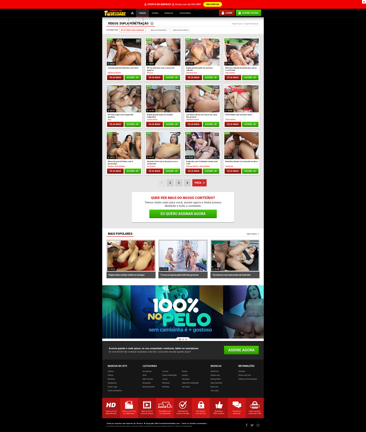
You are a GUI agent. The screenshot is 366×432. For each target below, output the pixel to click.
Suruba (185, 375)
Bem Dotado (148, 379)
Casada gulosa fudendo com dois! (123, 68)
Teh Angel (229, 166)
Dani (109, 119)
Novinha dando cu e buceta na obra (241, 161)
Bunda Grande (148, 387)
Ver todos (252, 234)
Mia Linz (150, 73)
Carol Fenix (151, 166)
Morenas (166, 383)
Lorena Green (152, 119)
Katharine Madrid (114, 73)
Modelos (168, 13)
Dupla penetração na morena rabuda (199, 69)
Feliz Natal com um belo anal (238, 115)
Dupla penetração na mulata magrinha (160, 116)
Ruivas (184, 371)
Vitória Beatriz (230, 119)
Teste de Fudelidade (190, 383)
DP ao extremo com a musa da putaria (160, 69)
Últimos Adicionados (133, 30)
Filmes (155, 13)
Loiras (164, 379)
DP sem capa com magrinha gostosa (120, 116)
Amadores (147, 371)
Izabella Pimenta (192, 119)
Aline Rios (215, 371)
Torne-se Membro (115, 391)
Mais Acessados (158, 30)
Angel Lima (215, 375)
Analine (111, 166)
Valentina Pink (191, 73)
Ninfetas (165, 387)
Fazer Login (112, 387)
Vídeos (142, 13)
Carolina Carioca (192, 166)
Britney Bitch (216, 379)
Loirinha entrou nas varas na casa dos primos (201, 116)
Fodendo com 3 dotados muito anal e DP (202, 162)
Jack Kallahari (119, 166)
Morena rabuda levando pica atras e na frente (241, 69)
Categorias (185, 13)
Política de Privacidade (247, 379)
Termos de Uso (244, 375)
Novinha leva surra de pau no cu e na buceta (162, 162)
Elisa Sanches (216, 383)
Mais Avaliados (180, 30)
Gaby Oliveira (230, 73)
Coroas (165, 371)
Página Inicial (132, 13)
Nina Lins (214, 387)
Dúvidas (136, 22)
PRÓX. (198, 182)
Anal (144, 375)
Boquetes (147, 383)
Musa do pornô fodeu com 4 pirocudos (120, 162)
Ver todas (186, 387)
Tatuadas (185, 379)
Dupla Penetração (169, 375)
